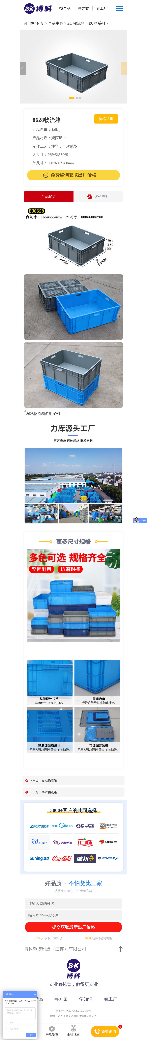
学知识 (86, 999)
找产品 (65, 8)
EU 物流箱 (76, 23)
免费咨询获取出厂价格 (73, 175)
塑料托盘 (36, 23)
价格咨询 (106, 119)
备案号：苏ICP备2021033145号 (73, 1010)
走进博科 (73, 1035)
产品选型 (52, 1035)
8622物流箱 (49, 792)
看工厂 (101, 8)
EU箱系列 (97, 23)
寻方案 (83, 8)
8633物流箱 (49, 780)
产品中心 (55, 23)
